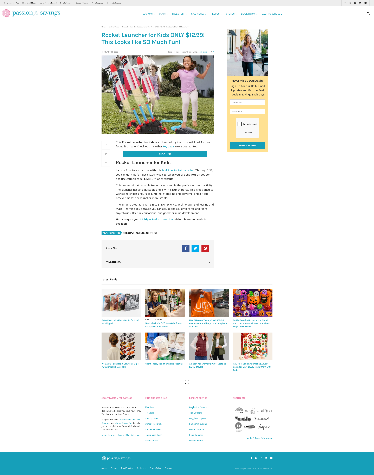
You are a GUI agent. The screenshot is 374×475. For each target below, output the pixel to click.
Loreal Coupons (196, 429)
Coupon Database (114, 3)
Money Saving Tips (124, 423)
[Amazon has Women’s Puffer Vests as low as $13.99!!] (209, 346)
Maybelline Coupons (198, 407)
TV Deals (149, 412)
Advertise (135, 435)
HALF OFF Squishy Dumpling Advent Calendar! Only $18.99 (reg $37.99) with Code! (252, 366)
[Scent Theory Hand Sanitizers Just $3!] (165, 346)
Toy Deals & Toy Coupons (146, 233)
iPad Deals (150, 407)
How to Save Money (154, 319)
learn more (202, 52)
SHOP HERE (165, 154)
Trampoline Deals (153, 435)
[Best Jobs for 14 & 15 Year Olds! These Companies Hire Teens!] (165, 303)
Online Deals (114, 27)
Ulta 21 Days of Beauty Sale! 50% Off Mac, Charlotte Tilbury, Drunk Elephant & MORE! (208, 323)
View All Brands (196, 440)
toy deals (168, 146)
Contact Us (123, 435)
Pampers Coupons (198, 423)
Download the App (11, 3)
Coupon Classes (82, 3)
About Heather (109, 435)
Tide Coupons (195, 412)
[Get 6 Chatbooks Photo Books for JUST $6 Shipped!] (121, 302)
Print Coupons (97, 3)
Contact (114, 468)
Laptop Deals (151, 418)
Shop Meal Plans (29, 3)
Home (104, 27)
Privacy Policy (155, 468)
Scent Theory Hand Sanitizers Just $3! (163, 363)
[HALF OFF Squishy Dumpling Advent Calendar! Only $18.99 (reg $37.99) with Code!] (252, 346)
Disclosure (141, 468)
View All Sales (151, 440)
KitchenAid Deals (153, 429)
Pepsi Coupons (196, 435)
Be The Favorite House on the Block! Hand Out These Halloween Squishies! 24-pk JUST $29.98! (251, 323)
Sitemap (168, 468)
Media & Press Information (259, 438)
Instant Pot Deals (153, 423)
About (104, 468)
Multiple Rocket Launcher (178, 170)
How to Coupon (66, 3)
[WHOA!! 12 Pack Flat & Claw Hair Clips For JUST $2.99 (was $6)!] (121, 346)
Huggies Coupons (197, 418)
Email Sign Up (127, 468)
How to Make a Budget (48, 3)
